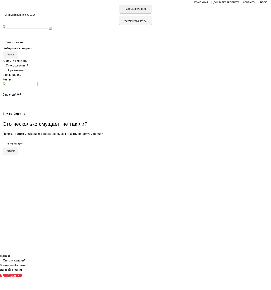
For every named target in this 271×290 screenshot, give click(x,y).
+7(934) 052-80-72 (135, 9)
